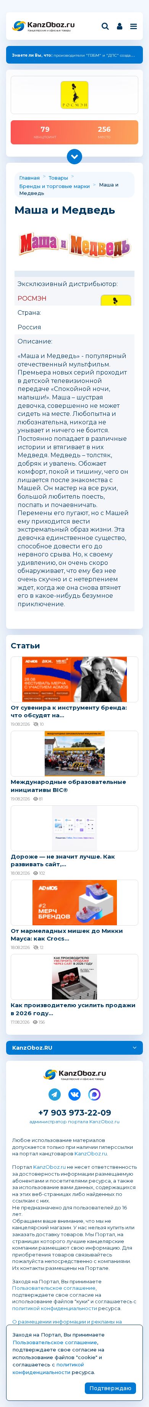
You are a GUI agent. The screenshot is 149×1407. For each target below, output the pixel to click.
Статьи (25, 645)
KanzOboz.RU (32, 1047)
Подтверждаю (110, 1388)
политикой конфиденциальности (54, 1308)
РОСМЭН (32, 298)
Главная (29, 177)
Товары (58, 177)
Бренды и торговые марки (54, 186)
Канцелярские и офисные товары (49, 30)
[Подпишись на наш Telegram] (55, 1093)
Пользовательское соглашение (54, 1288)
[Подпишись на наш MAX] (94, 1093)
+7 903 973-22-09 (74, 1112)
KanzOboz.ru (90, 1153)
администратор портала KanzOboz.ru (74, 1121)
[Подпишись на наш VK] (74, 1093)
